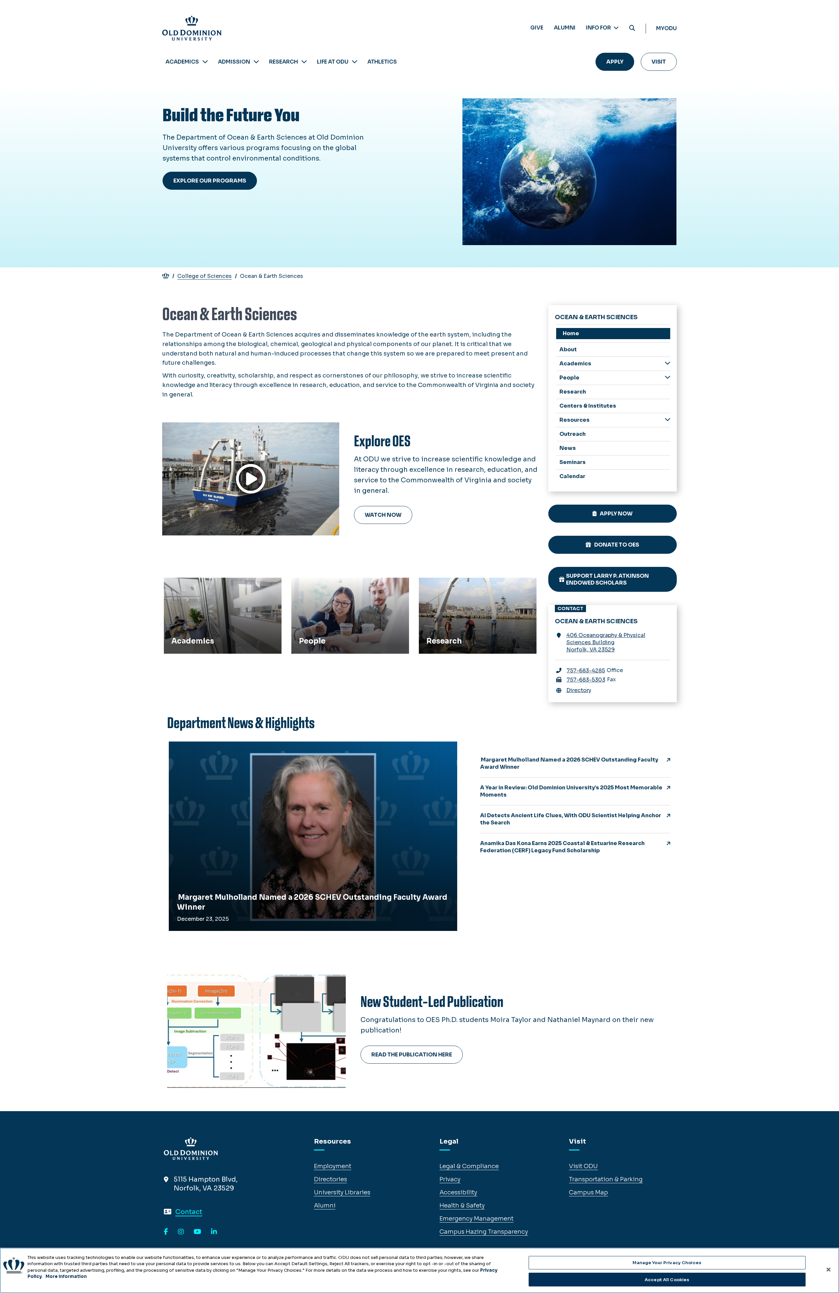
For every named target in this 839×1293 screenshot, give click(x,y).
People (304, 585)
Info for (599, 27)
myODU (666, 28)
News (567, 448)
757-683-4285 (586, 670)
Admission (234, 61)
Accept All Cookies (667, 1279)
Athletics (382, 61)
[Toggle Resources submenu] (667, 419)
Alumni (565, 27)
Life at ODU (332, 61)
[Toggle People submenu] (667, 377)
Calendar (572, 476)
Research (283, 61)
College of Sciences (204, 276)
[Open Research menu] (304, 62)
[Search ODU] (632, 28)
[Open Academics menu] (205, 62)
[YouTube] (197, 1232)
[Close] (828, 1269)
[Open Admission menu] (256, 62)
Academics (182, 61)
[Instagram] (181, 1232)
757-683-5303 (586, 679)
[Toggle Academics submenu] (667, 363)
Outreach (572, 434)
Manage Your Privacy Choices (667, 1262)
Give (536, 27)
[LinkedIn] (214, 1232)
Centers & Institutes (587, 405)
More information (66, 1276)
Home (571, 333)
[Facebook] (166, 1232)
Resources (574, 419)
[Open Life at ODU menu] (355, 62)
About (568, 349)
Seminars (572, 462)
